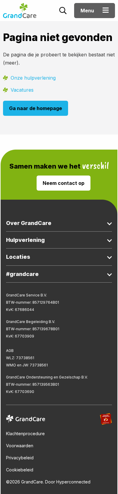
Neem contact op (63, 183)
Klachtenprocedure (25, 433)
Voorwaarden (19, 445)
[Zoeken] (63, 11)
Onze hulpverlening (33, 78)
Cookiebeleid (19, 469)
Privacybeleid (20, 457)
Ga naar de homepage (35, 108)
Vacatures (22, 90)
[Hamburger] (106, 11)
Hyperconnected (73, 481)
